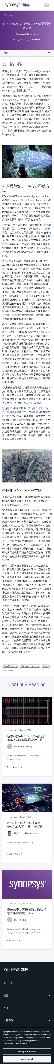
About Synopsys (10, 666)
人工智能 (7, 412)
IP (29, 99)
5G (46, 408)
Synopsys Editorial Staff (27, 34)
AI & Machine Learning (30, 666)
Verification (8, 670)
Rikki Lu (22, 919)
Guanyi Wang (25, 746)
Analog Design (13, 759)
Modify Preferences (27, 1051)
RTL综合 (45, 228)
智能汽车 (21, 412)
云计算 (39, 408)
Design (45, 666)
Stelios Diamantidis (28, 833)
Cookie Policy (21, 1043)
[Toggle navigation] (46, 5)
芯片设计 (8, 15)
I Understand (27, 1059)
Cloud (15, 929)
